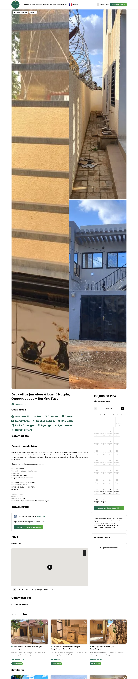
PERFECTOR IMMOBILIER (32, 516)
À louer (32, 5)
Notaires (39, 5)
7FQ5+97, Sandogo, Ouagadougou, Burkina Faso (35, 590)
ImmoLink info (62, 5)
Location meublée (49, 5)
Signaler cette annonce (110, 548)
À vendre (26, 5)
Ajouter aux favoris (21, 12)
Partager (33, 12)
